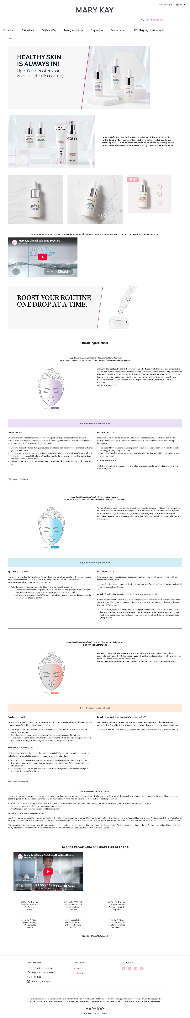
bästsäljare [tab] (28, 30)
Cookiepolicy (79, 973)
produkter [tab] (8, 30)
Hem (10, 38)
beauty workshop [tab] (73, 30)
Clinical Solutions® (99, 936)
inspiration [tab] (97, 30)
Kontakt (77, 968)
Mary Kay (86, 936)
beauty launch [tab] (118, 30)
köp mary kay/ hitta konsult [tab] (149, 30)
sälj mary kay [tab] (49, 30)
